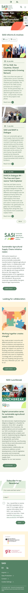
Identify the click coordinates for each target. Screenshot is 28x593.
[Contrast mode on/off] (10, 2)
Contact (4, 579)
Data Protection (7, 576)
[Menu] (25, 7)
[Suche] (22, 7)
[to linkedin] (25, 23)
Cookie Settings (7, 582)
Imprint (4, 572)
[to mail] (25, 18)
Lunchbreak (9, 465)
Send (19, 522)
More (20, 221)
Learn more (9, 288)
